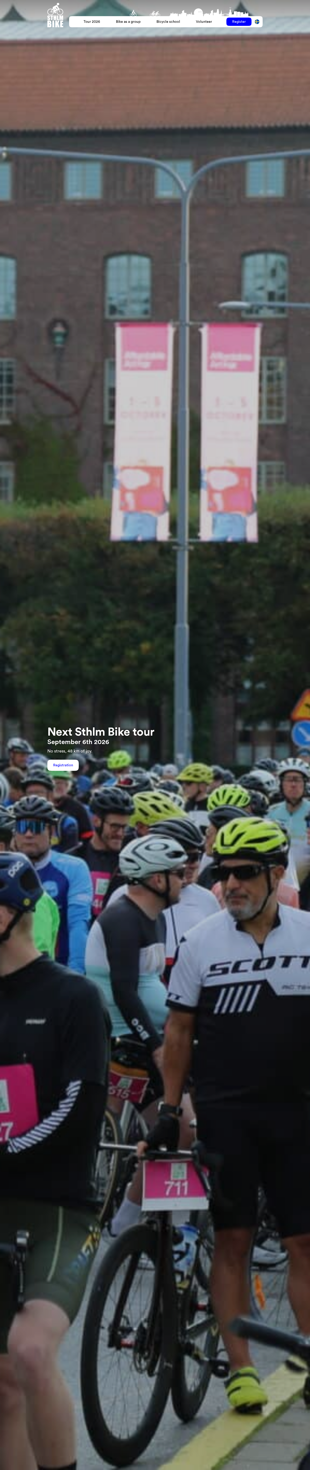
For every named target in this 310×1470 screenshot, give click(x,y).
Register (239, 22)
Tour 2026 (91, 22)
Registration (63, 765)
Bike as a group (128, 22)
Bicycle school (168, 22)
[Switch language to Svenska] (257, 22)
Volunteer (204, 22)
